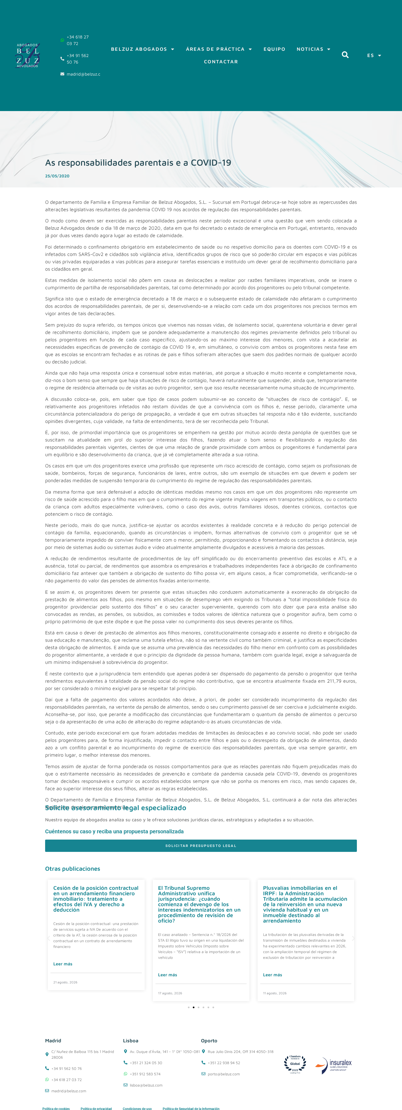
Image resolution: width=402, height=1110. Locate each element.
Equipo (275, 49)
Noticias (310, 49)
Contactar (221, 61)
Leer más (62, 963)
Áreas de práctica (215, 49)
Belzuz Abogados (139, 49)
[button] (48, 938)
